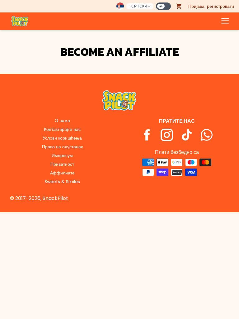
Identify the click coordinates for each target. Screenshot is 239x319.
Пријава (196, 6)
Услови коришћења (62, 138)
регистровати (220, 6)
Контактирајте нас (62, 129)
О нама (62, 120)
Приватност (62, 164)
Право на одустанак (62, 147)
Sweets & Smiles (62, 182)
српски (139, 6)
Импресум (62, 155)
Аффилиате (62, 173)
